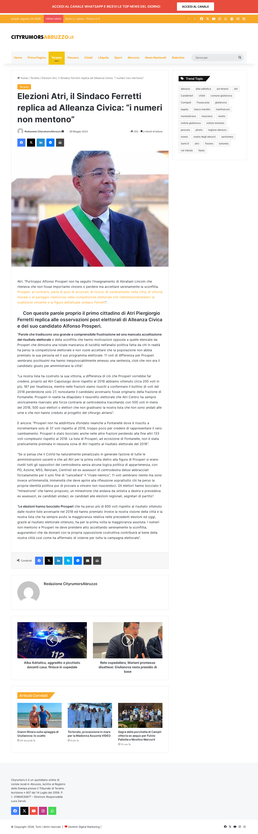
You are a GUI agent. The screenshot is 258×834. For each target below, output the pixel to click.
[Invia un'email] (62, 131)
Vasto (201, 150)
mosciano (207, 116)
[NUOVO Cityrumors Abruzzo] (42, 37)
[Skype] (68, 561)
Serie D (185, 143)
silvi (197, 143)
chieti (202, 95)
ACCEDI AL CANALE (195, 6)
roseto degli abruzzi (205, 136)
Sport (118, 57)
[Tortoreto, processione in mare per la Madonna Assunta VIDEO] (90, 715)
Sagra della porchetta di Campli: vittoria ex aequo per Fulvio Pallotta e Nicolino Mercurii (140, 735)
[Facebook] (21, 143)
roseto (184, 136)
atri (236, 88)
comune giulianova (221, 95)
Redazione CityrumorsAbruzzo (43, 131)
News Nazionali (155, 57)
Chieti (88, 57)
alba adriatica (203, 88)
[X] (31, 143)
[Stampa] (60, 143)
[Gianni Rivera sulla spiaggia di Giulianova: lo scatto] (39, 715)
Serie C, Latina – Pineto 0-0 (82, 18)
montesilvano (188, 116)
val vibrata (187, 150)
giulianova (221, 102)
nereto (221, 116)
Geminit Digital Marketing (84, 826)
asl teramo (222, 88)
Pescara (73, 57)
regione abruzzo (217, 129)
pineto (199, 129)
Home (18, 57)
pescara (185, 129)
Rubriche (178, 57)
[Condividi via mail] (87, 561)
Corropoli (186, 102)
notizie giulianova (191, 122)
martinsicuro (223, 109)
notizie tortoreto (215, 122)
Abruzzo (133, 57)
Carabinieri (187, 95)
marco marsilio (202, 109)
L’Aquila (103, 57)
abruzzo (185, 88)
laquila (184, 109)
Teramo (56, 57)
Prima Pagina (37, 57)
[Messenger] (50, 143)
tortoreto (224, 143)
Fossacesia (203, 102)
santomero (227, 136)
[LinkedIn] (41, 143)
